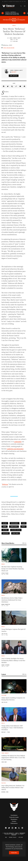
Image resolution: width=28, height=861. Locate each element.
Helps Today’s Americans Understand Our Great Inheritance (11, 600)
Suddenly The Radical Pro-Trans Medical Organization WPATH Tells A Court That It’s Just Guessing (13, 757)
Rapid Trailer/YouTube (8, 47)
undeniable (17, 442)
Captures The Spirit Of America (13, 630)
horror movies (14, 526)
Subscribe (14, 852)
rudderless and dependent (15, 449)
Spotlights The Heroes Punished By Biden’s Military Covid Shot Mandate (13, 660)
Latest (3, 674)
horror (4, 526)
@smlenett (14, 72)
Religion (5, 530)
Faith (23, 523)
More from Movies (7, 543)
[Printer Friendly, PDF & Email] (24, 86)
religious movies (16, 530)
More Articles (13, 75)
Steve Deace (15, 533)
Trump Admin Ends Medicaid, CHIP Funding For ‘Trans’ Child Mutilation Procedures (12, 727)
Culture (5, 523)
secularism (5, 533)
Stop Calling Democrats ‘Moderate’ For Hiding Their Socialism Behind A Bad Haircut (12, 787)
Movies (23, 526)
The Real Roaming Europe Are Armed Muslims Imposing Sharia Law (12, 569)
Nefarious (5, 484)
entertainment (14, 523)
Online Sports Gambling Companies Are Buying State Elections (13, 699)
